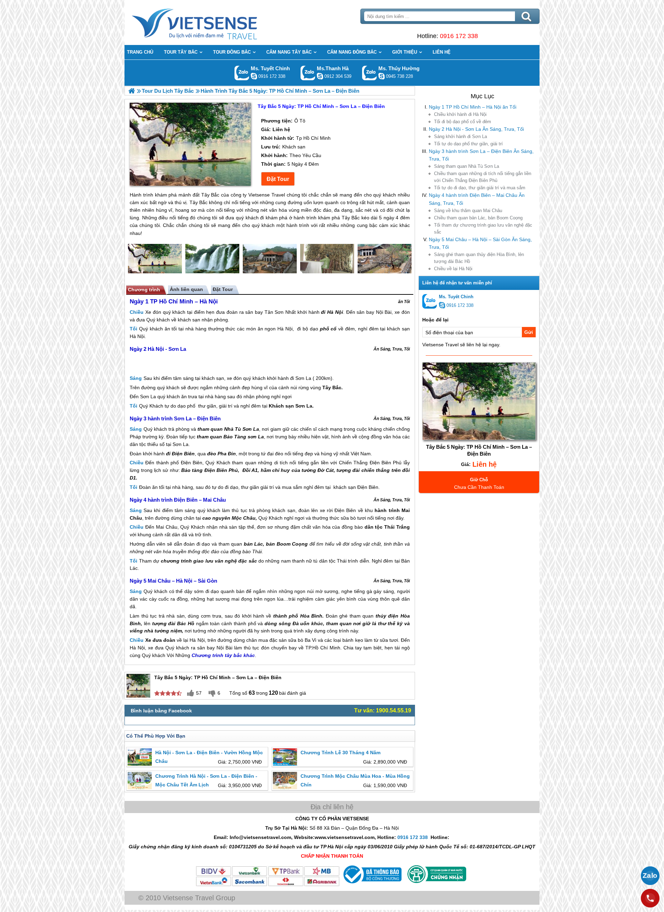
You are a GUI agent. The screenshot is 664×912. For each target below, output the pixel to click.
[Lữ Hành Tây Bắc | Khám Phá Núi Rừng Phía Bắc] (131, 90)
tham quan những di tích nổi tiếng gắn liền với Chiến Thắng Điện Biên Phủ (482, 177)
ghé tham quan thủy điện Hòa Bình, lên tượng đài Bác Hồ (479, 258)
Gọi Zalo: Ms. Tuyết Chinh (242, 73)
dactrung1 (381, 76)
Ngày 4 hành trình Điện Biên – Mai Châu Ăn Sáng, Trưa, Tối (477, 199)
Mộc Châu (244, 518)
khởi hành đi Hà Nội (460, 114)
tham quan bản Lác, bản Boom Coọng (478, 217)
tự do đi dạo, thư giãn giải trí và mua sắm (479, 187)
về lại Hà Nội (453, 268)
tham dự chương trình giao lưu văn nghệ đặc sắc (483, 228)
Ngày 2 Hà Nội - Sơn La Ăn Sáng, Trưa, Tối (476, 129)
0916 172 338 (459, 36)
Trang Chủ (211, 22)
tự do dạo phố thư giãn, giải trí (468, 143)
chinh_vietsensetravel (253, 76)
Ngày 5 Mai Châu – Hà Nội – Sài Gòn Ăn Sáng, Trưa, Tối (480, 243)
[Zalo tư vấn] (650, 875)
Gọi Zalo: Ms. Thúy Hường (369, 73)
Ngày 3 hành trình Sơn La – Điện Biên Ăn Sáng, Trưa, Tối (481, 155)
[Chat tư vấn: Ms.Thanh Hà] (319, 76)
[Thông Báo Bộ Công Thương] (371, 885)
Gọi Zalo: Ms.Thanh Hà (308, 73)
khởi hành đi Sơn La (460, 136)
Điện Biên (183, 453)
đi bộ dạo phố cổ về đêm (462, 121)
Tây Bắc (331, 387)
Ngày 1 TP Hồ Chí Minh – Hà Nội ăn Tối (472, 107)
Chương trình (144, 289)
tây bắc (233, 655)
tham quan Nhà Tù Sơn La (466, 166)
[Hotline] (650, 898)
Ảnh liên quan (186, 289)
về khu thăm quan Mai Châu (468, 210)
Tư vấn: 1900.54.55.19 (382, 710)
